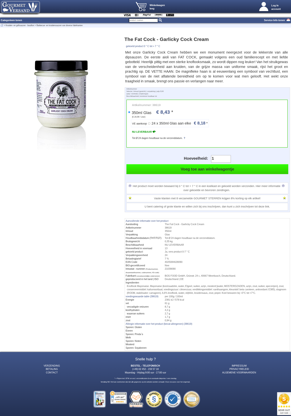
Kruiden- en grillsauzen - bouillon (20, 25)
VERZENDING (52, 365)
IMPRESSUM (239, 365)
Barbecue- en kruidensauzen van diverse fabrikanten (60, 25)
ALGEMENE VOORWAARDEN (239, 372)
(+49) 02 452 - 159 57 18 (145, 369)
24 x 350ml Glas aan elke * (170, 123)
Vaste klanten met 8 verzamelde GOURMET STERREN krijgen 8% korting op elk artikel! (207, 198)
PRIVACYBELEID (239, 369)
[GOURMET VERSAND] (20, 14)
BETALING (52, 369)
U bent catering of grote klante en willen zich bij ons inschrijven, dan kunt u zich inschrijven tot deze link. (207, 206)
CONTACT (52, 372)
